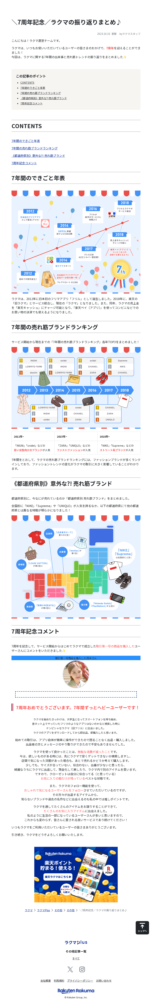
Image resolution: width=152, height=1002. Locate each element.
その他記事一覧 (76, 951)
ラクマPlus (43, 910)
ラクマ (29, 910)
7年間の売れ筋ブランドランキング (40, 93)
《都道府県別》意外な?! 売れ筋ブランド (43, 98)
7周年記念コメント (31, 103)
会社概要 (45, 980)
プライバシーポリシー (80, 980)
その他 (58, 910)
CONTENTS (27, 82)
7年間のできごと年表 (32, 88)
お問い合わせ (104, 980)
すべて (76, 958)
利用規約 (59, 980)
